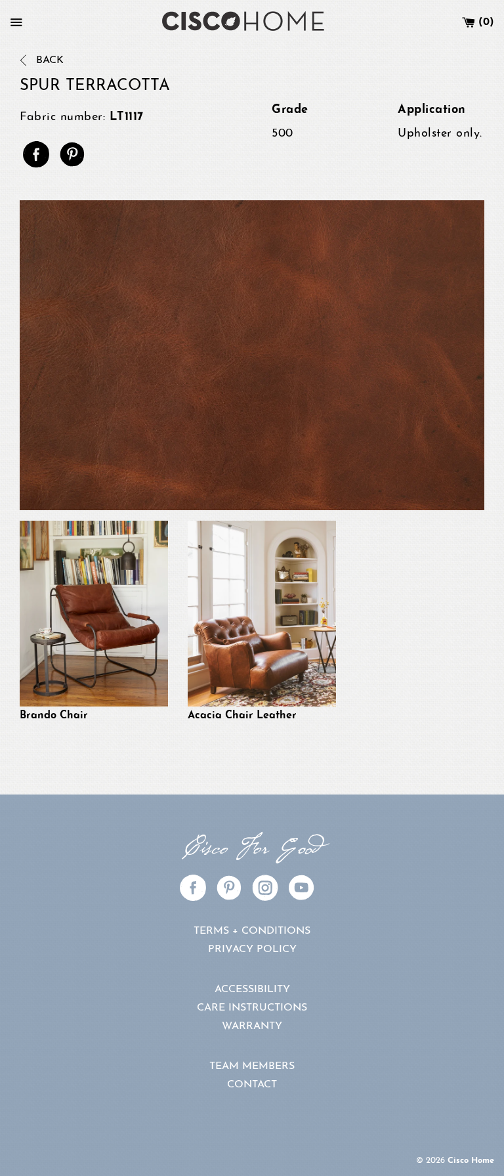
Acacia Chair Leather (242, 715)
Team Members (252, 1066)
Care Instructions (252, 1008)
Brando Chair (54, 715)
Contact (252, 1084)
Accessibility (252, 989)
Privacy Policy (252, 949)
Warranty (252, 1026)
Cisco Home (471, 1160)
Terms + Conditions (252, 931)
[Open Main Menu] (16, 22)
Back (48, 60)
